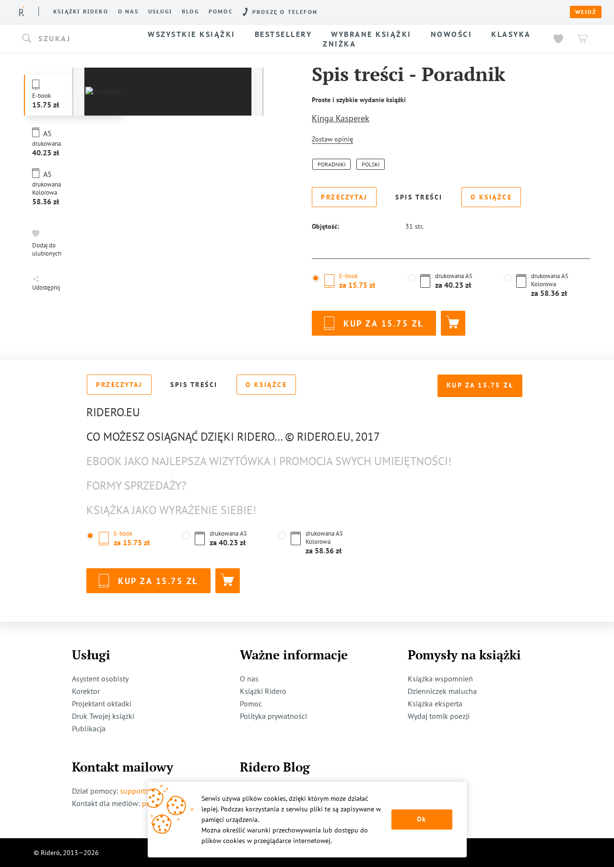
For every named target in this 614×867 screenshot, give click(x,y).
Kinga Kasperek (340, 118)
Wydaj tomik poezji (439, 716)
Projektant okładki (101, 703)
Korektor (86, 691)
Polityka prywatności (273, 716)
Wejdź (585, 12)
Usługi (160, 11)
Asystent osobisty (100, 678)
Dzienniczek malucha (442, 691)
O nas (128, 11)
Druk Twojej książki (103, 716)
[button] (75, 38)
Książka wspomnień (440, 678)
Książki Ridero (263, 691)
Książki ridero (80, 11)
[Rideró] (21, 11)
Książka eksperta (435, 703)
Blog (190, 11)
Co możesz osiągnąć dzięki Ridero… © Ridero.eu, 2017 (233, 436)
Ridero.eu (113, 412)
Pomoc (221, 11)
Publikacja (89, 728)
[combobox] (75, 38)
